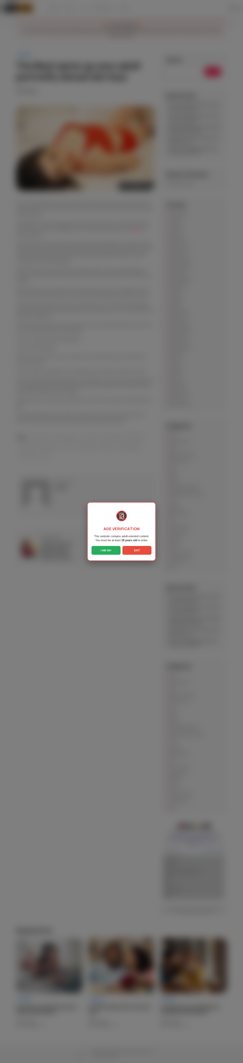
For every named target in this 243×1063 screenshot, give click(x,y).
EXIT (137, 550)
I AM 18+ (106, 550)
